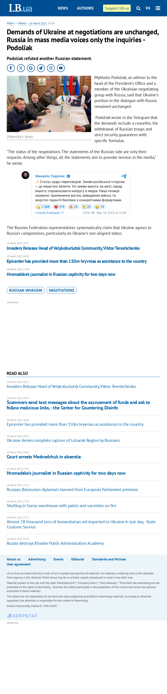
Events (58, 559)
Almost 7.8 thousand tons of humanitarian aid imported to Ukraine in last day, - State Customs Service (81, 524)
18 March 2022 (38, 23)
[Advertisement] (83, 335)
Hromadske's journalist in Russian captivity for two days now (61, 274)
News (63, 8)
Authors (85, 8)
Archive (87, 24)
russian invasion (25, 290)
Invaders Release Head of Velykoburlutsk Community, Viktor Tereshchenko (73, 248)
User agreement (19, 564)
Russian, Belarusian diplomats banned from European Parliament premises (72, 489)
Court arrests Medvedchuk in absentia (44, 457)
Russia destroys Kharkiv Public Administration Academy (55, 543)
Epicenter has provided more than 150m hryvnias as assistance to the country (77, 261)
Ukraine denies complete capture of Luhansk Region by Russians (63, 440)
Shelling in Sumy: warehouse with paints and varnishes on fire (61, 505)
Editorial (77, 559)
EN (148, 8)
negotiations (61, 290)
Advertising (37, 559)
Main (10, 23)
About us (13, 559)
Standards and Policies (109, 559)
